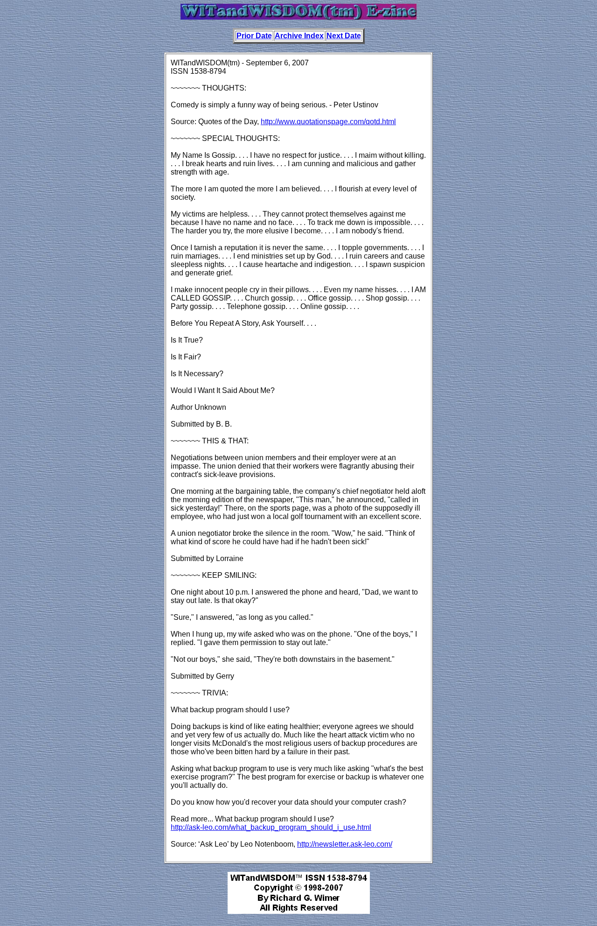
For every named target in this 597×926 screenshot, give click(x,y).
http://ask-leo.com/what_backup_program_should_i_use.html (271, 827)
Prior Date (254, 36)
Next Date (343, 36)
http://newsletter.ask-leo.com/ (344, 844)
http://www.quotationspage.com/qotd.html (328, 122)
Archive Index (299, 36)
